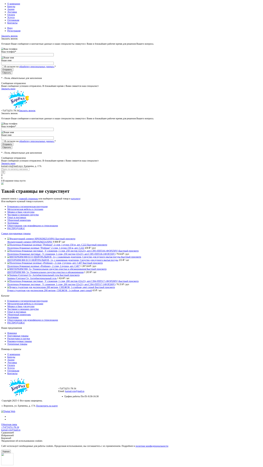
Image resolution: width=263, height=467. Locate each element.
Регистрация (13, 30)
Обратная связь (9, 424)
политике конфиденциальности (151, 446)
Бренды (11, 6)
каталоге (75, 198)
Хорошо (6, 451)
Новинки (12, 333)
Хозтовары (13, 223)
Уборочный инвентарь (19, 220)
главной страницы (28, 198)
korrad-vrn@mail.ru (74, 391)
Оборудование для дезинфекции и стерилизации (32, 225)
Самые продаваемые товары (16, 233)
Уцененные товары (17, 344)
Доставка (12, 12)
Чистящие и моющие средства (23, 214)
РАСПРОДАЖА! (16, 228)
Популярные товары (17, 336)
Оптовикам (13, 20)
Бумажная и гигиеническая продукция (27, 206)
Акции (10, 9)
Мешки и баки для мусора (20, 212)
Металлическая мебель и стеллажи (25, 209)
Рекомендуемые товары (19, 341)
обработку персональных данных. (36, 66)
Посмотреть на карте (47, 405)
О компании (13, 3)
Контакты (12, 23)
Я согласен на (30, 66)
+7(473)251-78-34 (10, 427)
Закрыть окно (8, 88)
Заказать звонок (9, 36)
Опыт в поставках (16, 217)
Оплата (11, 14)
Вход (9, 28)
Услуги (11, 17)
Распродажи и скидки (18, 338)
